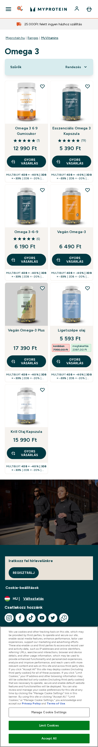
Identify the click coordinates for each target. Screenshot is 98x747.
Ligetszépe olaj (71, 330)
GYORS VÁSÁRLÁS (29, 161)
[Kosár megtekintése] (89, 9)
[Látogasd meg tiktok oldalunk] (31, 617)
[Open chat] (63, 617)
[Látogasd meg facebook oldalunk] (20, 617)
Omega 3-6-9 (26, 232)
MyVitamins (49, 38)
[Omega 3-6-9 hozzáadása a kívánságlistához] (42, 190)
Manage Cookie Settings (49, 712)
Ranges (33, 38)
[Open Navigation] (8, 9)
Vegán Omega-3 (71, 232)
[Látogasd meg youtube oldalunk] (41, 617)
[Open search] (20, 9)
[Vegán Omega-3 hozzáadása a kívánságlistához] (87, 190)
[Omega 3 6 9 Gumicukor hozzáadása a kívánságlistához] (42, 86)
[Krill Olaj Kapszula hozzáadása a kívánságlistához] (42, 389)
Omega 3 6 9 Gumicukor (26, 131)
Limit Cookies (49, 725)
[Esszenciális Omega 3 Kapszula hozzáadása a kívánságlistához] (87, 86)
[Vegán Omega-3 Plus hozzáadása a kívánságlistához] (42, 288)
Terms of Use (56, 703)
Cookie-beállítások (22, 588)
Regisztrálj (24, 573)
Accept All (48, 738)
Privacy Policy (31, 703)
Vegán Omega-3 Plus (26, 330)
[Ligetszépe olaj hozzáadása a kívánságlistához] (87, 288)
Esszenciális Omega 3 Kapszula (71, 131)
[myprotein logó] (48, 9)
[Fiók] (77, 9)
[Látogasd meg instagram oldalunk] (9, 617)
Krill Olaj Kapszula (26, 432)
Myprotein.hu (15, 38)
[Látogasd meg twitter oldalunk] (52, 617)
